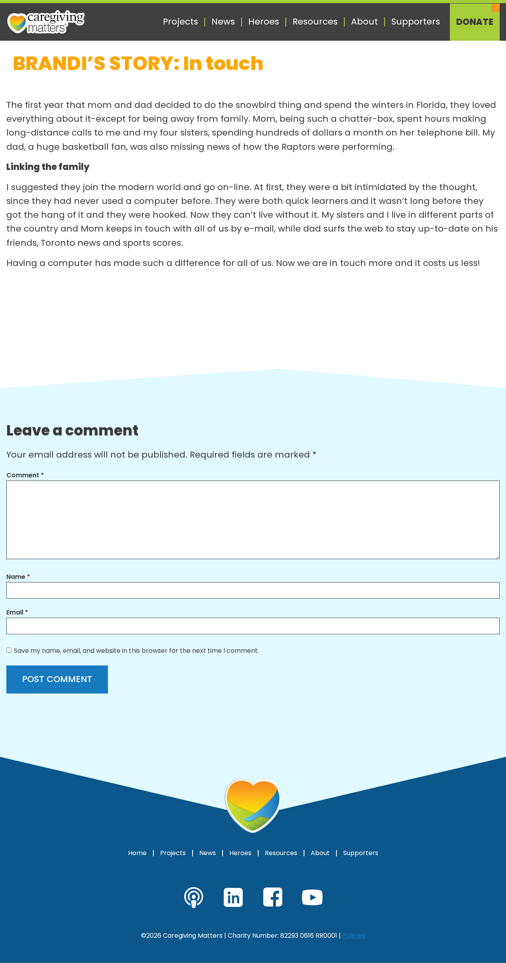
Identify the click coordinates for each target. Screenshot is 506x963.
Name (18, 576)
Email (17, 612)
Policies (353, 935)
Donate (474, 22)
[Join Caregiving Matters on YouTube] (312, 897)
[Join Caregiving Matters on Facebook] (272, 897)
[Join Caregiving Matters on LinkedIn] (233, 897)
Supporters (415, 21)
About (364, 21)
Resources (315, 21)
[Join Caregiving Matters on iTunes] (193, 897)
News (223, 21)
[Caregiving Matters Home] (45, 22)
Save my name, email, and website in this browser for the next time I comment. (136, 650)
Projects (180, 21)
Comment (25, 475)
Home (137, 853)
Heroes (263, 21)
